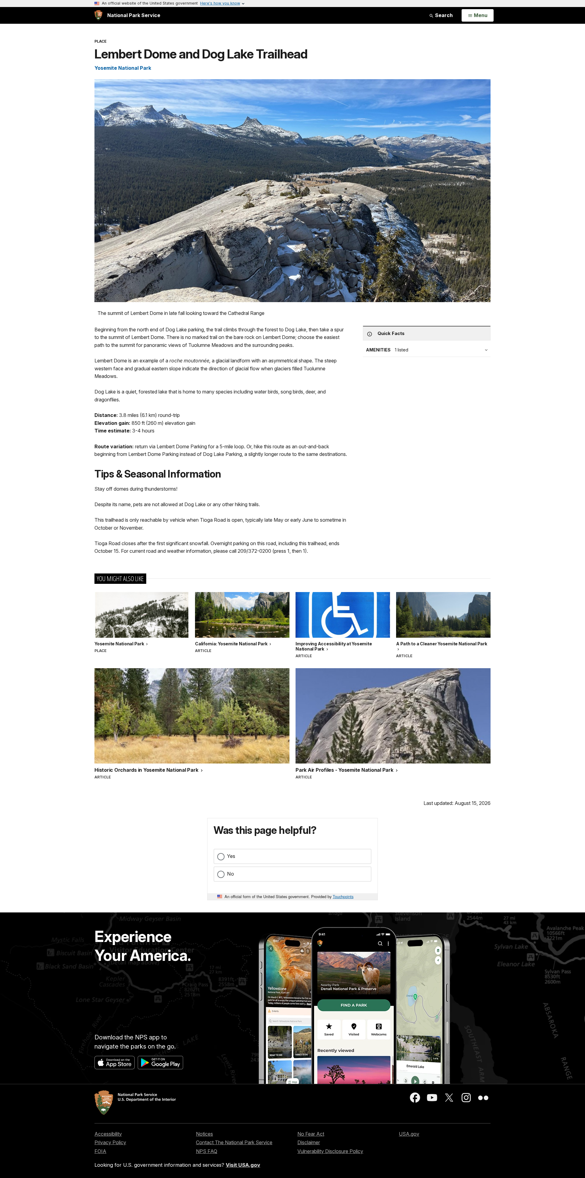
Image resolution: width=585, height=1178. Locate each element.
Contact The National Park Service (234, 1142)
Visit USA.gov (243, 1165)
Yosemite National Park (122, 68)
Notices (204, 1134)
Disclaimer (308, 1142)
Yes (231, 856)
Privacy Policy (110, 1142)
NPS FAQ (206, 1151)
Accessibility (108, 1134)
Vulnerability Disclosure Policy (330, 1151)
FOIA (100, 1151)
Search (443, 15)
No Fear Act (310, 1134)
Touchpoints (343, 896)
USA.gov (409, 1134)
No (230, 874)
